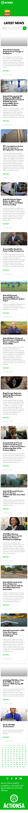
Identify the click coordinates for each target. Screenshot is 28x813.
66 (2, 760)
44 (17, 754)
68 (8, 760)
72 (20, 760)
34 (14, 752)
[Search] (25, 28)
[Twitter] (16, 779)
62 (17, 758)
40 (5, 754)
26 (17, 749)
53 (17, 756)
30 (2, 752)
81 (20, 762)
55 (22, 756)
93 (3, 767)
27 (20, 749)
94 (6, 767)
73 (22, 760)
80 (17, 762)
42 (11, 754)
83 (25, 762)
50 (8, 756)
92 (25, 764)
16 (14, 747)
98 (17, 767)
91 (22, 764)
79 (14, 762)
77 (8, 762)
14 (8, 747)
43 (14, 754)
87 (11, 764)
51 (11, 756)
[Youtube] (21, 779)
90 (20, 764)
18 (20, 747)
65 (25, 758)
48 (2, 756)
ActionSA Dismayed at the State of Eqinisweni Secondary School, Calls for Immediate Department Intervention (13, 585)
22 (5, 749)
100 (23, 767)
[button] (12, 8)
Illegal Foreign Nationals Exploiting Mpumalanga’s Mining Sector (12, 395)
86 (8, 764)
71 (17, 760)
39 (2, 754)
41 (8, 754)
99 (20, 767)
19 (22, 747)
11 (25, 745)
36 (20, 752)
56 (25, 756)
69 (11, 760)
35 (17, 752)
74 (25, 760)
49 (5, 756)
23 (8, 749)
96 (11, 767)
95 (8, 767)
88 (14, 764)
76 (5, 762)
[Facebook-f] (12, 779)
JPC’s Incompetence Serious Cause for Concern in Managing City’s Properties (13, 148)
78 (11, 762)
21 (2, 749)
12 (2, 747)
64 (22, 758)
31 (5, 752)
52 (14, 756)
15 (11, 747)
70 (14, 760)
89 (17, 764)
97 (14, 767)
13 (5, 747)
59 (8, 758)
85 (5, 764)
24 (11, 749)
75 (2, 762)
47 (25, 754)
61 (14, 758)
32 (8, 752)
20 (25, 747)
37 (22, 752)
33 (11, 752)
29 (25, 749)
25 (14, 749)
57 (2, 758)
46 (22, 754)
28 (22, 749)
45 (20, 754)
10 (22, 745)
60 (11, 758)
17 (17, 747)
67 (5, 760)
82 (22, 762)
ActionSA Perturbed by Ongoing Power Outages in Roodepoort (13, 51)
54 (20, 756)
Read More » (6, 120)
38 (25, 752)
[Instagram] (7, 779)
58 (5, 758)
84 (2, 764)
